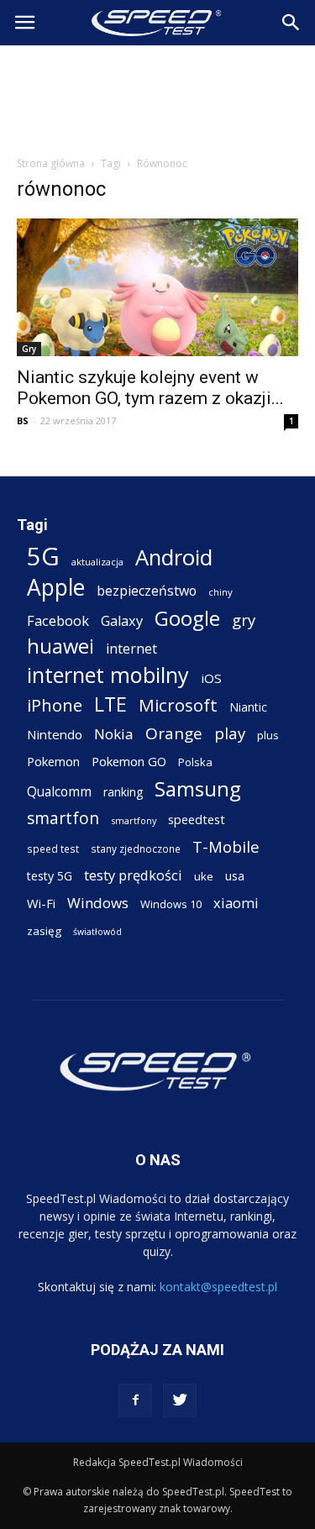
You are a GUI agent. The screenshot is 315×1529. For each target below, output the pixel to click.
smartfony (133, 820)
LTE (110, 704)
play (229, 733)
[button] (291, 22)
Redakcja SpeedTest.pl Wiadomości (158, 1462)
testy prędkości (133, 875)
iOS (211, 678)
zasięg (44, 930)
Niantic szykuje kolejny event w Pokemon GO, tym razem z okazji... (150, 387)
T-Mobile (226, 846)
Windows (98, 903)
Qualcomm (59, 792)
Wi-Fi (41, 903)
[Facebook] (135, 1400)
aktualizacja (97, 561)
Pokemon (53, 761)
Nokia (114, 734)
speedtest (196, 819)
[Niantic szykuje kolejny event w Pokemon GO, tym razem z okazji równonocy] (157, 287)
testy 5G (49, 876)
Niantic (248, 707)
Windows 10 (171, 904)
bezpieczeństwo (147, 591)
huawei (60, 646)
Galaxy (122, 620)
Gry (29, 349)
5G (43, 556)
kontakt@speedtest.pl (218, 1287)
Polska (195, 762)
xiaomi (236, 903)
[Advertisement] (158, 96)
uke (203, 876)
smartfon (63, 818)
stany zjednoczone (136, 848)
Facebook (58, 620)
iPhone (54, 705)
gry (243, 619)
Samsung (198, 788)
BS (23, 420)
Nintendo (54, 734)
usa (234, 876)
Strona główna (51, 163)
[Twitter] (180, 1400)
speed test (53, 848)
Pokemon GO (129, 761)
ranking (123, 792)
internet (131, 649)
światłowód (97, 932)
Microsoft (178, 705)
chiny (220, 592)
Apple (56, 587)
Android (174, 557)
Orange (173, 734)
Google (187, 618)
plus (268, 735)
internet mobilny (108, 675)
